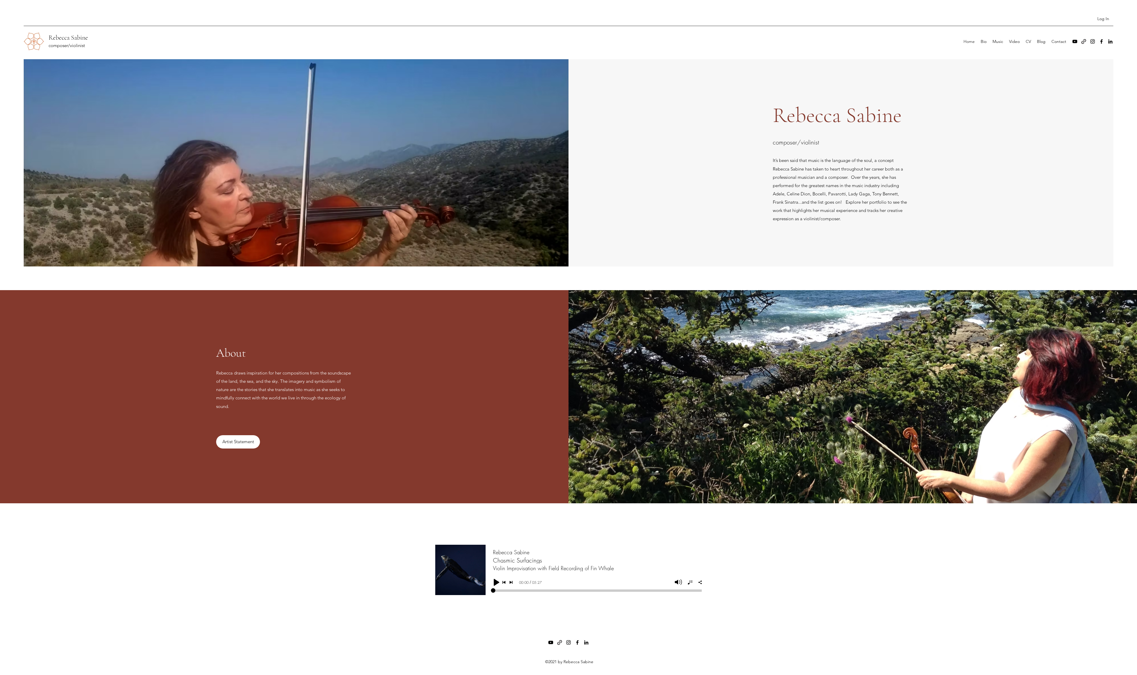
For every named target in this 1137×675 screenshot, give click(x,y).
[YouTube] (1075, 41)
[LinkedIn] (1110, 41)
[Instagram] (1093, 41)
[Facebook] (1101, 41)
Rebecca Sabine (68, 37)
